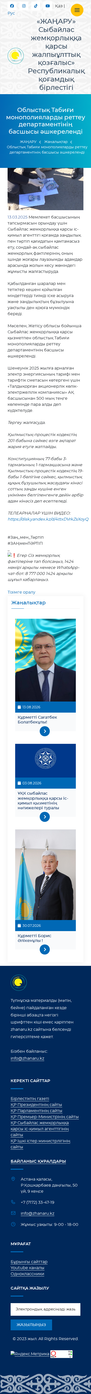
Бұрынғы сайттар (29, 1262)
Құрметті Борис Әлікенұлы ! (34, 938)
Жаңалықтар (56, 142)
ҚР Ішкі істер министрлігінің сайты (40, 1144)
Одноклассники (27, 1274)
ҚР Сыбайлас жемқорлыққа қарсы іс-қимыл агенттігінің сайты (40, 1129)
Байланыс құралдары (38, 1161)
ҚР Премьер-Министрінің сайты (45, 1117)
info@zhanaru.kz (27, 1058)
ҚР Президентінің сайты (36, 1105)
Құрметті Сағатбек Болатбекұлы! (37, 719)
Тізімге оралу (21, 592)
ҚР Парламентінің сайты (36, 1111)
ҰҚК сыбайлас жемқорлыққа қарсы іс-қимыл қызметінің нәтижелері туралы (43, 800)
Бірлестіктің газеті (30, 1099)
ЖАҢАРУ (28, 142)
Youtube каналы (27, 1268)
